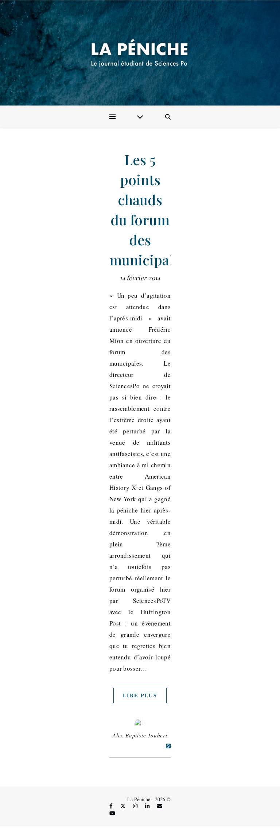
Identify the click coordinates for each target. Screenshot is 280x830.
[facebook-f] (111, 806)
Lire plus (140, 695)
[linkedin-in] (148, 806)
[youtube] (112, 813)
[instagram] (136, 806)
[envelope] (159, 806)
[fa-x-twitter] (123, 806)
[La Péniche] (140, 53)
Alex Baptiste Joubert (140, 735)
